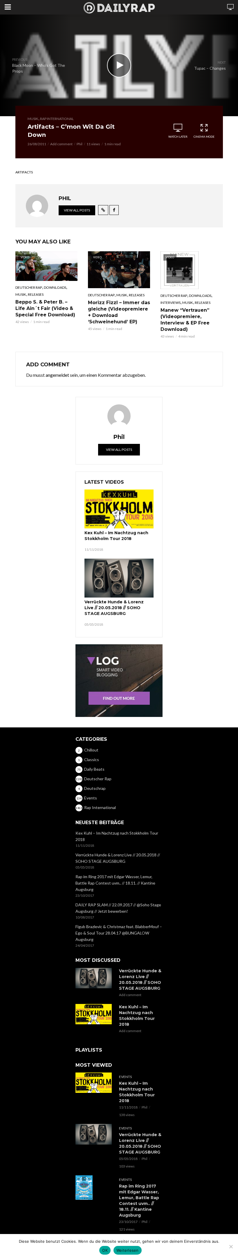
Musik (33, 118)
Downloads (55, 287)
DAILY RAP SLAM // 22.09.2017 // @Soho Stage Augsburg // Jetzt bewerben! (118, 908)
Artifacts (24, 172)
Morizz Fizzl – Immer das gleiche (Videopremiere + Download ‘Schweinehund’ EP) (119, 312)
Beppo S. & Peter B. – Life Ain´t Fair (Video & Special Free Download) (45, 308)
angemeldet (57, 375)
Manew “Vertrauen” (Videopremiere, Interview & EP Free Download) (185, 319)
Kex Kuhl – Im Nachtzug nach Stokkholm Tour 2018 (116, 535)
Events (125, 1077)
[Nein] (231, 1246)
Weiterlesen (127, 1250)
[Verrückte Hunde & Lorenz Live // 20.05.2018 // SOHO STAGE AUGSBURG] (119, 578)
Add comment (61, 144)
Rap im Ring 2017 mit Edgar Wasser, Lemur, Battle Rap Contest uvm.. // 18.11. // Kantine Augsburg (115, 883)
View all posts (77, 210)
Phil (79, 144)
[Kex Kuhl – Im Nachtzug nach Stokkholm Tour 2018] (119, 508)
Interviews (171, 302)
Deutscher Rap (28, 287)
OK (105, 1250)
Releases (36, 294)
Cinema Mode (204, 136)
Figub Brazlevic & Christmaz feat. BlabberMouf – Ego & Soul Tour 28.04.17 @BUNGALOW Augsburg (118, 933)
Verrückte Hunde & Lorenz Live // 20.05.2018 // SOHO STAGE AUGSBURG (114, 607)
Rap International (57, 118)
